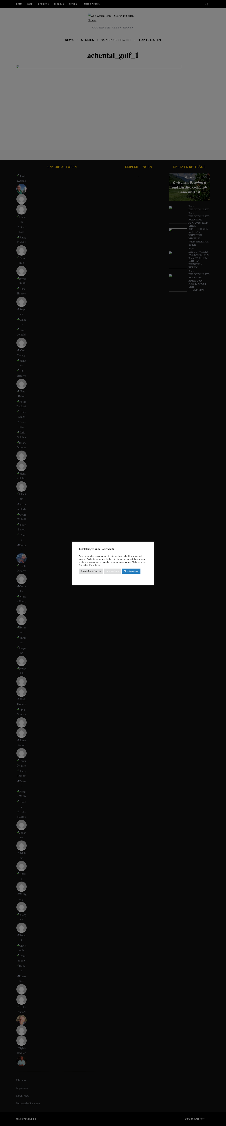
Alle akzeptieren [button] (131, 571)
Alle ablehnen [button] (112, 571)
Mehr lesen (94, 564)
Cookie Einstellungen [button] (91, 571)
